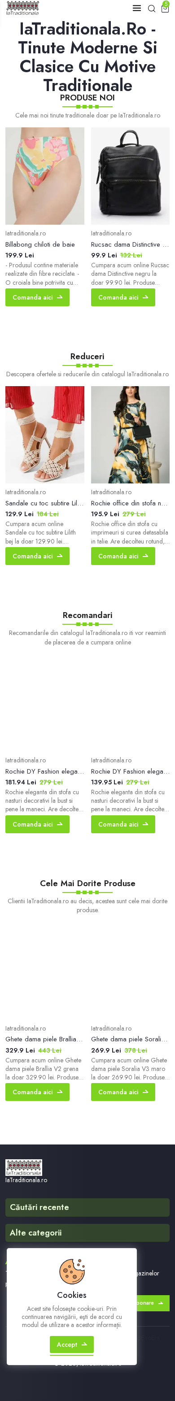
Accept (67, 1344)
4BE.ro (142, 1337)
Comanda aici (32, 297)
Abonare (143, 1303)
